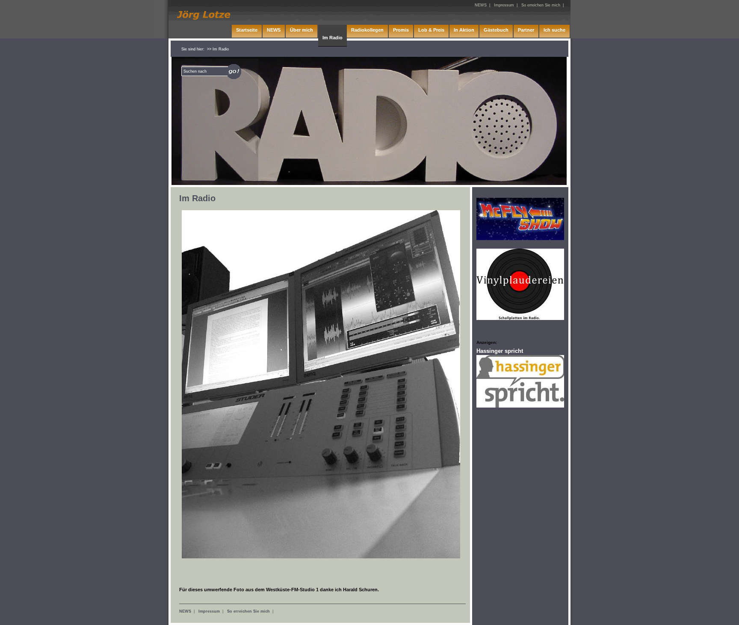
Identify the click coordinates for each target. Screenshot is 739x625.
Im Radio (332, 37)
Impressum (209, 611)
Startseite (246, 29)
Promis (401, 29)
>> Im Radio (218, 49)
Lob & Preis (431, 29)
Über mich (301, 29)
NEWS (185, 611)
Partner (526, 29)
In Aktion (464, 29)
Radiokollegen (367, 29)
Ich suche (554, 29)
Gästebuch (496, 29)
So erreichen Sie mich (248, 611)
